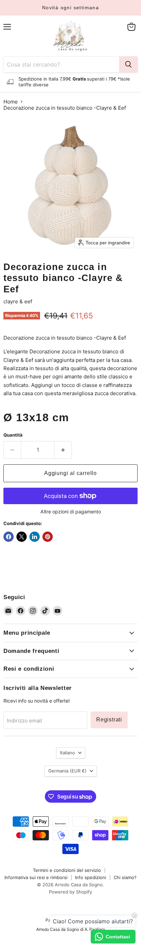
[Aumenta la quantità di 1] (63, 450)
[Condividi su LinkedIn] (34, 537)
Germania (67, 771)
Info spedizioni (90, 877)
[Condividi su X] (21, 537)
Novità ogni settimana (70, 7)
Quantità (13, 435)
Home (10, 102)
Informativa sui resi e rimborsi (35, 877)
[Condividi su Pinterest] (47, 537)
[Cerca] (128, 64)
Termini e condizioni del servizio (67, 870)
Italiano (67, 752)
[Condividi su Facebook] (8, 537)
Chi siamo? (125, 877)
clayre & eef (17, 301)
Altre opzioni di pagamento (70, 511)
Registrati (109, 719)
